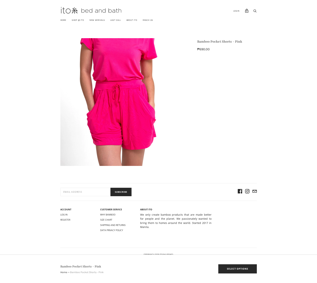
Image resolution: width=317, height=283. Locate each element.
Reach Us (148, 20)
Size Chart (106, 219)
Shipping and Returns (113, 225)
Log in (64, 214)
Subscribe (121, 192)
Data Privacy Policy (111, 230)
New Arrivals (97, 20)
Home (63, 20)
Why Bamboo (107, 214)
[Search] (255, 12)
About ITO (131, 20)
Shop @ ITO (78, 20)
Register (65, 219)
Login (236, 11)
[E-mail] (254, 192)
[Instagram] (247, 192)
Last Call (115, 20)
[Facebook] (240, 192)
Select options (237, 268)
